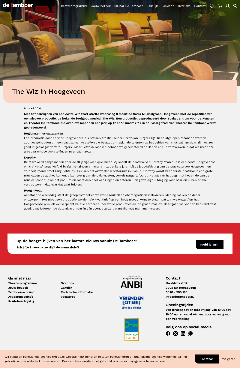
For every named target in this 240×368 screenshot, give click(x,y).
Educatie (167, 6)
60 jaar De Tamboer (128, 6)
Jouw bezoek (101, 6)
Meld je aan (209, 244)
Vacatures (68, 296)
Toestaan (207, 359)
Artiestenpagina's (20, 296)
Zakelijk (152, 6)
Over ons (184, 6)
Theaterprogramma (73, 6)
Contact (200, 6)
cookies (45, 356)
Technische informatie (77, 292)
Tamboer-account (21, 292)
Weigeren (229, 359)
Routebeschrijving (21, 301)
